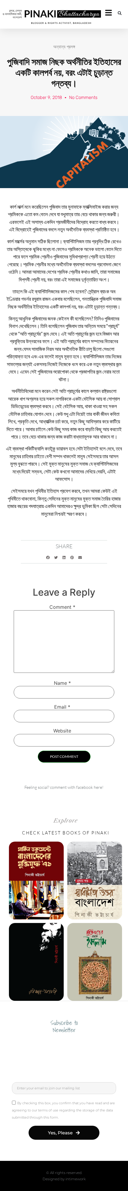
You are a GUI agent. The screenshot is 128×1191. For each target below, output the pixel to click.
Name (62, 683)
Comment (62, 607)
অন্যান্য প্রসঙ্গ (64, 46)
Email (62, 706)
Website (62, 730)
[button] (119, 13)
